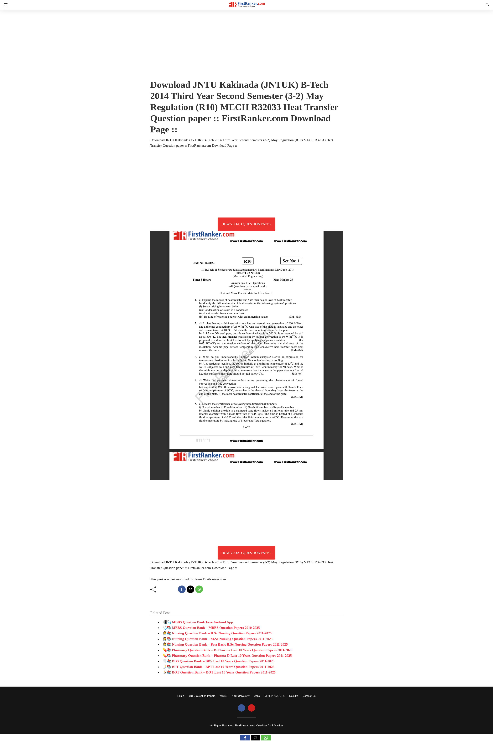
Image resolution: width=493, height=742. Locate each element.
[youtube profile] (251, 708)
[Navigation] (4, 5)
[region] (246, 43)
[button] (245, 737)
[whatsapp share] (199, 589)
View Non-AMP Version (269, 725)
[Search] (486, 4)
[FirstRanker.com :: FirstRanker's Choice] (246, 2)
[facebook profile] (241, 708)
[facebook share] (182, 589)
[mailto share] (190, 589)
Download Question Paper (246, 224)
